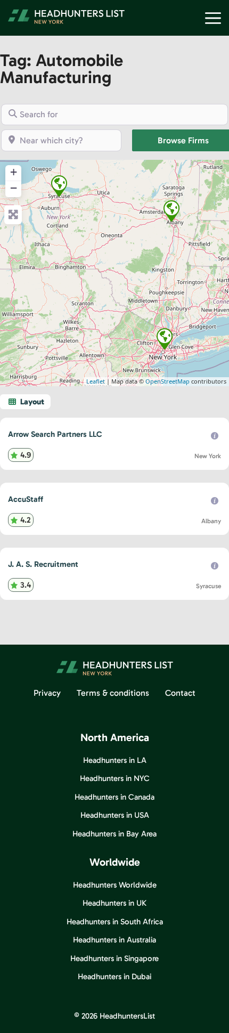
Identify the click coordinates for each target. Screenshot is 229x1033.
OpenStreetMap (167, 381)
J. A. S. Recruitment (43, 564)
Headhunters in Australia (114, 940)
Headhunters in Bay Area (114, 834)
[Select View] (25, 402)
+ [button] (13, 171)
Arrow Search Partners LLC (55, 434)
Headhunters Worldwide (115, 885)
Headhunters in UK (114, 903)
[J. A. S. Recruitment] (59, 186)
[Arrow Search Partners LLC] (165, 338)
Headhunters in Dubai (114, 976)
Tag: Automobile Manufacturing (61, 68)
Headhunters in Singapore (114, 958)
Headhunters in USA (114, 815)
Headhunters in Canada (114, 797)
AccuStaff (25, 499)
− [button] (13, 187)
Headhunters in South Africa (115, 921)
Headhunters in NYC (115, 778)
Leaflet (95, 381)
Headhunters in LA (114, 760)
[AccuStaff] (171, 211)
